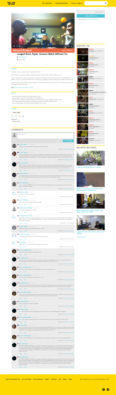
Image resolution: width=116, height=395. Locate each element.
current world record (92, 19)
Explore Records (61, 3)
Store (65, 379)
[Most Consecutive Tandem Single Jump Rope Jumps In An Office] (91, 201)
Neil (20, 311)
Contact (54, 379)
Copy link (16, 112)
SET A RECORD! (47, 3)
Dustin (20, 185)
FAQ (60, 379)
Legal (70, 379)
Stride (20, 87)
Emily (26, 219)
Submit (47, 379)
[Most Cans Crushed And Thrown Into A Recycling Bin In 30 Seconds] (91, 179)
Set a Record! (26, 379)
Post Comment (68, 140)
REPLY (25, 149)
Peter (20, 319)
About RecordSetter (13, 379)
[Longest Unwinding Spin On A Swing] (91, 158)
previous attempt (69, 149)
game (16, 87)
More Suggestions (82, 237)
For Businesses (38, 379)
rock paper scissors (27, 87)
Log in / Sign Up (77, 3)
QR (23, 116)
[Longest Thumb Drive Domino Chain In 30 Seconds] (91, 223)
